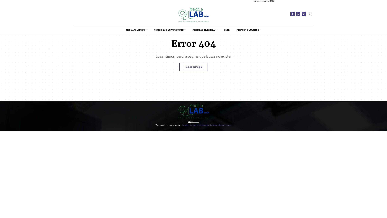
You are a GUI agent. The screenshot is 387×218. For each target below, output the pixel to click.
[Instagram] (298, 14)
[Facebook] (292, 14)
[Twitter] (304, 14)
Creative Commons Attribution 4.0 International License (207, 125)
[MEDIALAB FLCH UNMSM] (193, 15)
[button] (310, 14)
